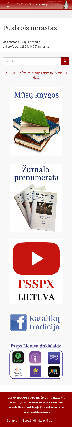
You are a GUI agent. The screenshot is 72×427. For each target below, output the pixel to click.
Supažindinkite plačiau (37, 420)
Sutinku (12, 420)
